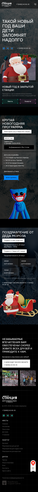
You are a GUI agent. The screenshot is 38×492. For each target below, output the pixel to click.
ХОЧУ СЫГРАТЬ (11, 178)
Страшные (5, 435)
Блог (3, 465)
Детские (5, 432)
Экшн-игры (6, 429)
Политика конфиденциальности (13, 478)
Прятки (4, 460)
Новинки (5, 424)
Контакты (5, 468)
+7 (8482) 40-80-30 (22, 4)
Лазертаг (27, 101)
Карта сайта (6, 471)
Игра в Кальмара (8, 463)
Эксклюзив (6, 426)
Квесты (10, 101)
